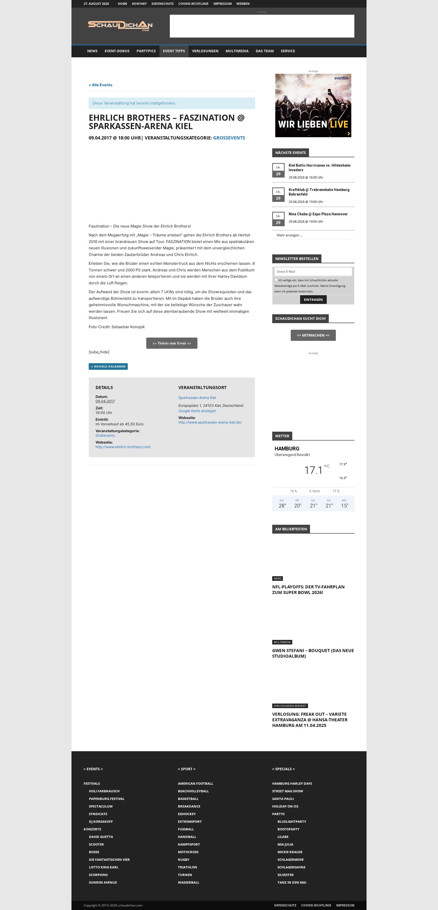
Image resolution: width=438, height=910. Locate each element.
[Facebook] (325, 4)
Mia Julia (285, 844)
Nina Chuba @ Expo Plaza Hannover (318, 214)
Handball (187, 836)
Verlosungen (205, 50)
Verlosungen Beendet (290, 706)
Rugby (183, 859)
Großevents (229, 138)
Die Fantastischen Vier (109, 859)
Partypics (146, 50)
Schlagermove (291, 859)
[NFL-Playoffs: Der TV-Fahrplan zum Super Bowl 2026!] (313, 560)
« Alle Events (100, 84)
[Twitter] (342, 4)
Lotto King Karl (103, 867)
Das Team (265, 50)
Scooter (96, 844)
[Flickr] (334, 4)
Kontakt (139, 4)
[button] (348, 51)
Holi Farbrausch (104, 791)
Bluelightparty (292, 821)
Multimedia (237, 50)
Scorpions (98, 874)
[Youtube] (350, 4)
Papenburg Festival (106, 798)
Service (288, 50)
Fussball (186, 829)
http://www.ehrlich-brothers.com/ (123, 447)
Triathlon (187, 867)
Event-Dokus (117, 50)
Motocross (188, 852)
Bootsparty (288, 829)
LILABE (283, 836)
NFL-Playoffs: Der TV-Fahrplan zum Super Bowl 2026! (308, 589)
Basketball (188, 798)
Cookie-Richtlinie (193, 4)
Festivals (92, 783)
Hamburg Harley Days (292, 783)
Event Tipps (174, 50)
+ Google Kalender (108, 366)
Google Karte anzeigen (197, 411)
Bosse (94, 852)
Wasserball (188, 882)
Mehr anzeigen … (289, 235)
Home (122, 4)
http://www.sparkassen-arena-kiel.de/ (210, 422)
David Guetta (101, 836)
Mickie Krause (290, 852)
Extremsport (190, 821)
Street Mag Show (287, 791)
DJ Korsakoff (101, 821)
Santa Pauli (283, 798)
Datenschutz (163, 4)
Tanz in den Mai (292, 882)
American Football (195, 783)
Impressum (222, 4)
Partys (278, 814)
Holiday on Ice (285, 806)
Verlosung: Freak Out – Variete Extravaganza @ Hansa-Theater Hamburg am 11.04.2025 (310, 719)
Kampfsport (189, 844)
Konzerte (92, 829)
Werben (243, 4)
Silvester (286, 874)
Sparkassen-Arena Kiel (197, 397)
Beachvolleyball (193, 791)
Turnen (185, 874)
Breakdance (189, 806)
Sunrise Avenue (103, 882)
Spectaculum (101, 806)
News (92, 50)
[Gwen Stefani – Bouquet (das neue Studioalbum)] (313, 624)
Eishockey (187, 814)
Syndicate (98, 814)
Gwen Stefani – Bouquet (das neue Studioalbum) (313, 653)
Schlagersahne (291, 867)
